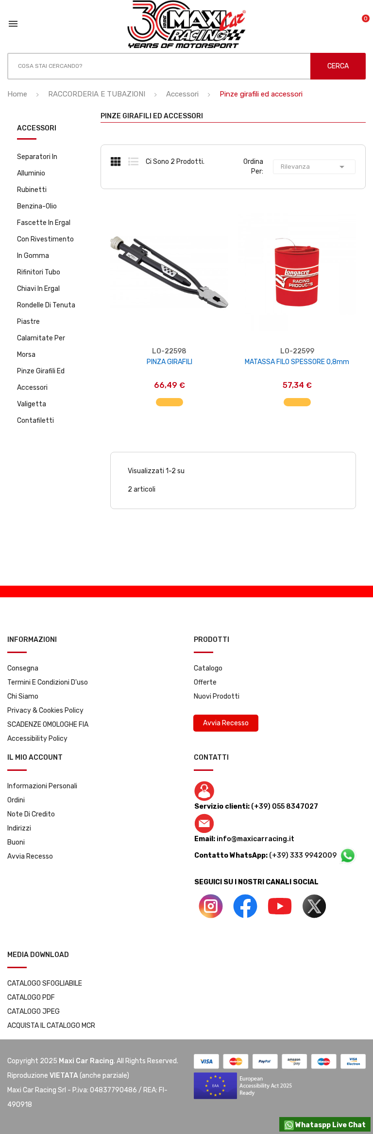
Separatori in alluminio (37, 165)
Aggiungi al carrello (169, 397)
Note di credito (31, 814)
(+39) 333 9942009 (303, 855)
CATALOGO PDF (31, 997)
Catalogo (208, 668)
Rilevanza (314, 167)
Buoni (16, 842)
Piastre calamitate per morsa (41, 338)
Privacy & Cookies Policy (45, 710)
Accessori (36, 128)
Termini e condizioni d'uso (47, 682)
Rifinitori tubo (38, 272)
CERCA (338, 66)
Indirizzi (19, 828)
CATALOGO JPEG (33, 1011)
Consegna (22, 668)
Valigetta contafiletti (35, 412)
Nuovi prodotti (216, 696)
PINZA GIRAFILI (169, 362)
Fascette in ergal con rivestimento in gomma (45, 239)
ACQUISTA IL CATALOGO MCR (51, 1026)
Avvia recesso (30, 856)
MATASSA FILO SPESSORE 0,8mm (297, 362)
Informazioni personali (42, 786)
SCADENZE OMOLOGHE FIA (47, 724)
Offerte (205, 682)
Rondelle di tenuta (46, 305)
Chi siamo (22, 696)
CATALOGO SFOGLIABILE (44, 983)
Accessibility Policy (37, 739)
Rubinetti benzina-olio (37, 198)
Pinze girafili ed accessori (41, 379)
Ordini (16, 800)
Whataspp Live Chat (330, 1125)
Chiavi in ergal (38, 289)
